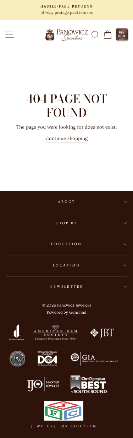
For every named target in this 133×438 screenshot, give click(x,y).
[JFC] (64, 412)
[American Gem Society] (55, 334)
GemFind (77, 312)
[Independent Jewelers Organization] (42, 385)
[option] (66, 10)
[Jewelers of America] (16, 334)
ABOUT (66, 202)
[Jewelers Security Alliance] (17, 360)
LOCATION (66, 265)
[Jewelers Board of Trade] (102, 334)
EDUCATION (66, 244)
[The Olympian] (89, 385)
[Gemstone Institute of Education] (94, 360)
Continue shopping (66, 138)
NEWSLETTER (66, 287)
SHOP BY (66, 223)
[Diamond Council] (47, 360)
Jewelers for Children (64, 426)
